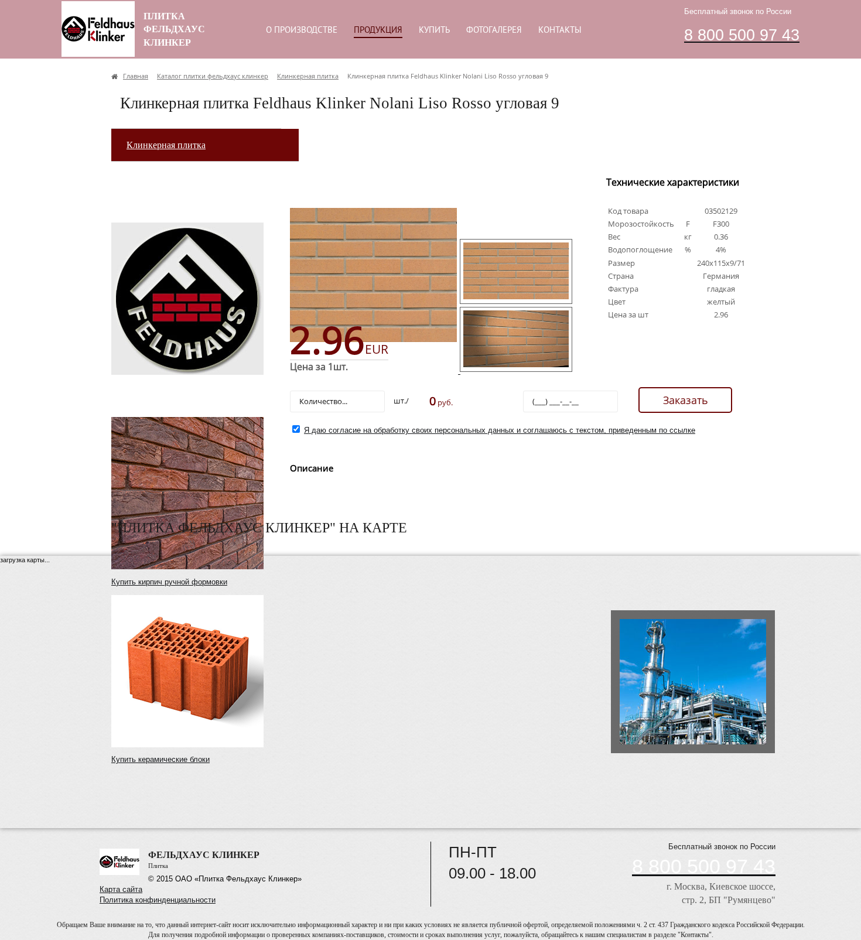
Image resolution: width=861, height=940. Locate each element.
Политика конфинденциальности (158, 899)
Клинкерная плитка (166, 145)
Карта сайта (121, 889)
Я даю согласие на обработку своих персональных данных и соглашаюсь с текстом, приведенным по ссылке (499, 430)
